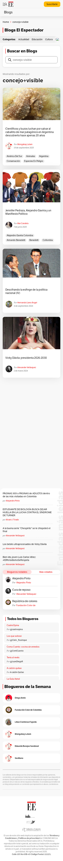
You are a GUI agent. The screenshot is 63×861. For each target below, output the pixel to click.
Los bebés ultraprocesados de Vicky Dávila (25, 544)
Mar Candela (22, 223)
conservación (13, 161)
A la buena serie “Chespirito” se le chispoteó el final (26, 530)
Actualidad (23, 39)
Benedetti (33, 240)
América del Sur (14, 156)
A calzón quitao (14, 668)
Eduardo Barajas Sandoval (27, 746)
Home (6, 21)
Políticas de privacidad (28, 838)
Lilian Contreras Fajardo (26, 722)
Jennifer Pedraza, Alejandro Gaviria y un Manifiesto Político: (28, 212)
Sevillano (19, 758)
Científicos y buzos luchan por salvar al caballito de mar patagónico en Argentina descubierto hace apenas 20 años (29, 132)
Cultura (49, 39)
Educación (37, 39)
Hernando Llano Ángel (27, 302)
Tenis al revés (13, 657)
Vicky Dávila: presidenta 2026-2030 (26, 358)
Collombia (48, 240)
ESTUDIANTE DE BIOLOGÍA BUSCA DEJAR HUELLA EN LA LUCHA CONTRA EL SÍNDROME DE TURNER (27, 512)
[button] (58, 39)
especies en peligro (33, 161)
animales (30, 156)
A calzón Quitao (17, 672)
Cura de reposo (21, 590)
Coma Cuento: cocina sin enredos (23, 646)
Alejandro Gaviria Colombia (20, 235)
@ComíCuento (17, 650)
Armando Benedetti (16, 240)
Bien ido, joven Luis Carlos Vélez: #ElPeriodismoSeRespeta (19, 559)
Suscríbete (52, 4)
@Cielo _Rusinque (18, 640)
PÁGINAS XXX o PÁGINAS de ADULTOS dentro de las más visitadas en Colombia (26, 495)
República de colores (24, 601)
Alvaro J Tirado (12, 519)
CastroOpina (13, 625)
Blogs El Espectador (24, 30)
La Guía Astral (13, 678)
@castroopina (16, 629)
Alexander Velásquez (26, 367)
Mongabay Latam (24, 144)
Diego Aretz (20, 698)
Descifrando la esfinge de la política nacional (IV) (26, 291)
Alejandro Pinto (13, 500)
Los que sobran (14, 636)
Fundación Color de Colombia (25, 605)
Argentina (43, 156)
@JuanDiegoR (16, 661)
